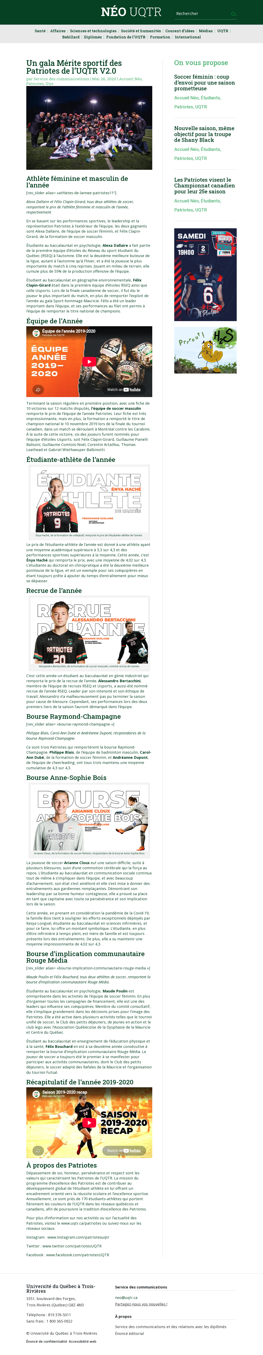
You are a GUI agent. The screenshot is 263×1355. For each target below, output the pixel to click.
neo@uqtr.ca (126, 1297)
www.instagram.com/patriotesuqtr (78, 1237)
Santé (40, 31)
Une (49, 83)
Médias (206, 31)
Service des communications (61, 78)
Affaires (58, 31)
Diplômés (93, 37)
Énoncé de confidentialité (46, 1341)
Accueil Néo (130, 78)
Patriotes (35, 83)
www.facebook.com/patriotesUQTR (77, 1254)
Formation (160, 37)
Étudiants (210, 97)
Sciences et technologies (93, 31)
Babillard (71, 37)
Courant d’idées (179, 31)
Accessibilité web (82, 1341)
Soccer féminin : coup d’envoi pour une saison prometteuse (204, 82)
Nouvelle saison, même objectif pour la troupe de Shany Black (204, 134)
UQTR (222, 31)
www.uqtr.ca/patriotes (81, 1223)
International (188, 37)
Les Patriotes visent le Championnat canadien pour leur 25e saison (204, 185)
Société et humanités (141, 31)
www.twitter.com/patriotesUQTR (72, 1246)
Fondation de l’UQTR (125, 37)
